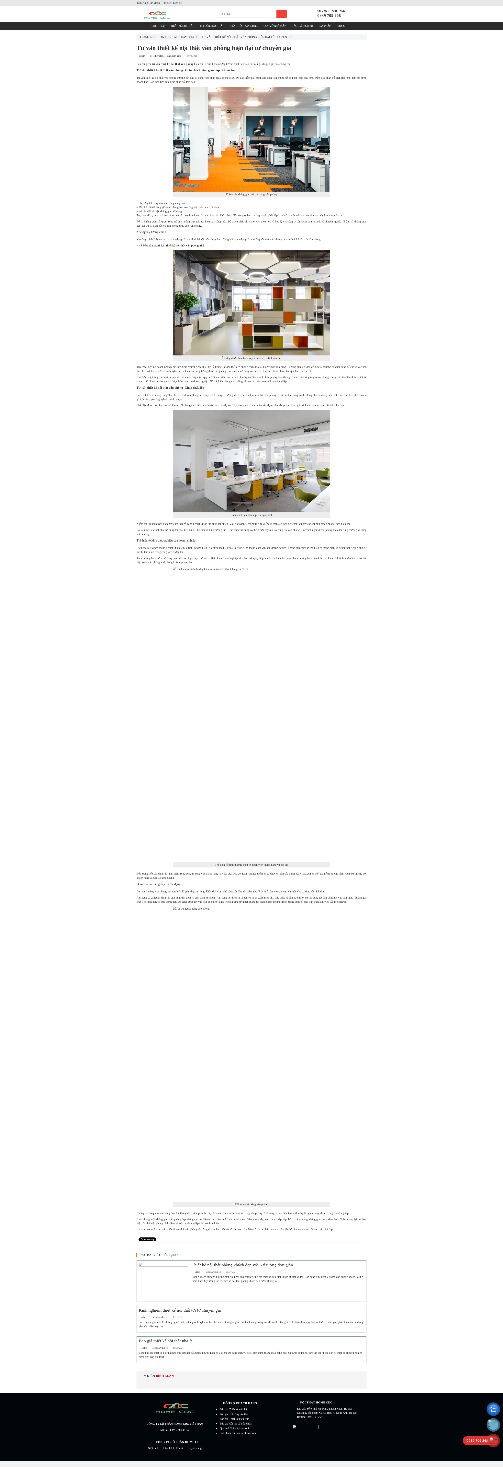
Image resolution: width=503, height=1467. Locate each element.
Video (341, 25)
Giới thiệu (153, 1448)
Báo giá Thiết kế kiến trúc (234, 1418)
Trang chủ (148, 37)
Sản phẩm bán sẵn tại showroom (238, 1433)
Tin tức (166, 2)
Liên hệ (177, 2)
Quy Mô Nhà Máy (274, 25)
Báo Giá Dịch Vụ (302, 25)
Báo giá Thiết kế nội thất (234, 1409)
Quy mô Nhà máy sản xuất (235, 1428)
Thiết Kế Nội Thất (182, 25)
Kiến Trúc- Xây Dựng (244, 25)
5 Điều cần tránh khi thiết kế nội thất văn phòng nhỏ (172, 245)
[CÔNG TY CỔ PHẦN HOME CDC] (165, 15)
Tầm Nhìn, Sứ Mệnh (148, 2)
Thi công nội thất (212, 25)
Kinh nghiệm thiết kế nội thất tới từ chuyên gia (180, 1310)
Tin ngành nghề (174, 55)
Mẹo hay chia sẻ (186, 37)
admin (142, 55)
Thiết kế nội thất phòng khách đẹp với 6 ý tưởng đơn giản (242, 1264)
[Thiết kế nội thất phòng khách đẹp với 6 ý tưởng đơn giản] (163, 1280)
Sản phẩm (325, 25)
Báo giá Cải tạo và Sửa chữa (236, 1423)
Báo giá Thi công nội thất (234, 1414)
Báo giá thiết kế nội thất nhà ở (165, 1340)
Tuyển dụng (195, 1448)
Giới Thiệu (158, 25)
